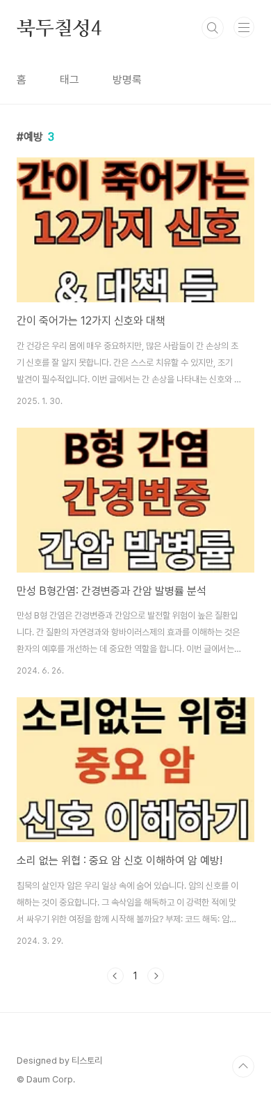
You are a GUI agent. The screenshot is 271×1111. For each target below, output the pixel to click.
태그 (69, 79)
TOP (243, 1066)
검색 (212, 27)
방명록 (127, 79)
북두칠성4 (59, 28)
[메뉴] (243, 27)
